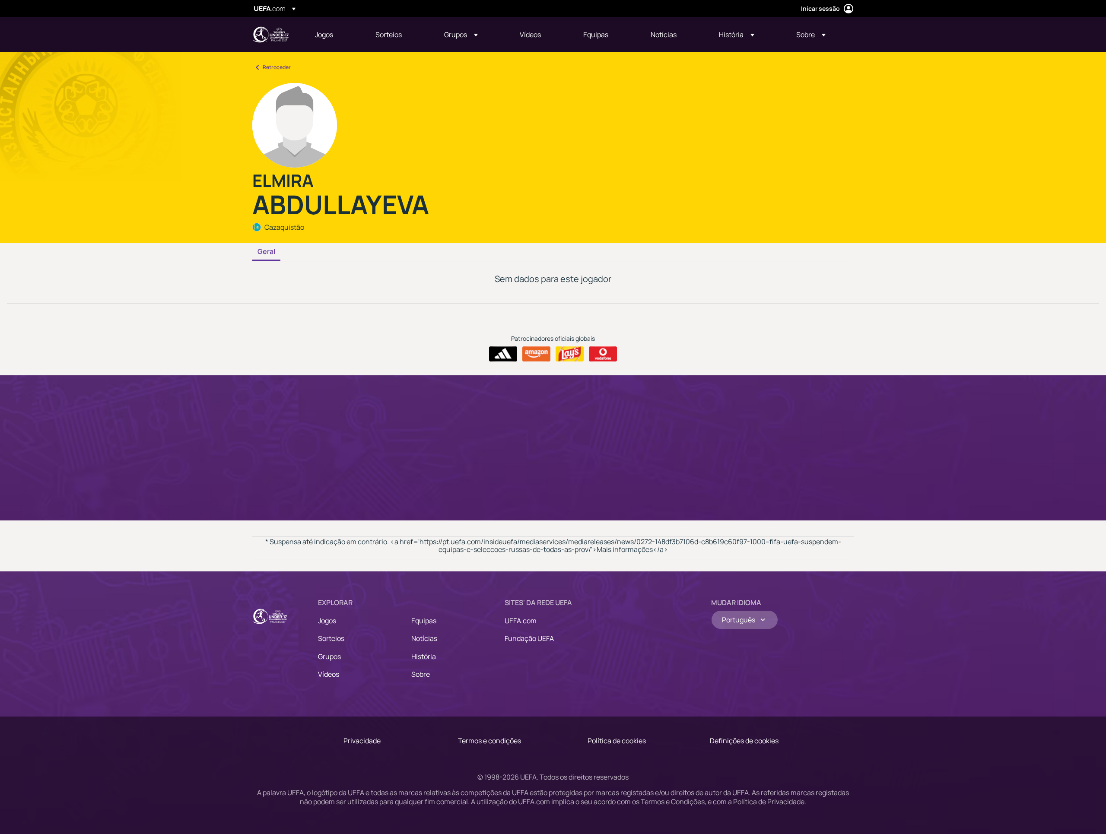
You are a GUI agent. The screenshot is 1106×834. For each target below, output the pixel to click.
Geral (266, 252)
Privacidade (362, 740)
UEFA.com (521, 620)
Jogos (327, 620)
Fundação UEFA (529, 638)
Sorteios (331, 638)
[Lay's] (570, 354)
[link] (324, 34)
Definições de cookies (744, 740)
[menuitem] (334, 34)
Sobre (420, 674)
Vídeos (328, 674)
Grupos (329, 656)
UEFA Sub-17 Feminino (270, 34)
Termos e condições (489, 740)
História (423, 656)
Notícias (424, 638)
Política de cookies (617, 740)
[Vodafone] (603, 354)
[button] (461, 34)
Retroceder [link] (277, 67)
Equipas (423, 620)
